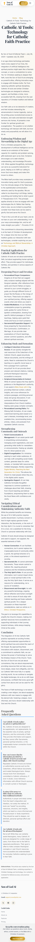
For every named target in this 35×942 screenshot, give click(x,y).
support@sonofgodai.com (13, 897)
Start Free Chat (18, 938)
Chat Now (22, 3)
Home (14, 18)
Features (4, 918)
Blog (21, 18)
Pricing (3, 921)
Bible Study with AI (22, 387)
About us (4, 915)
